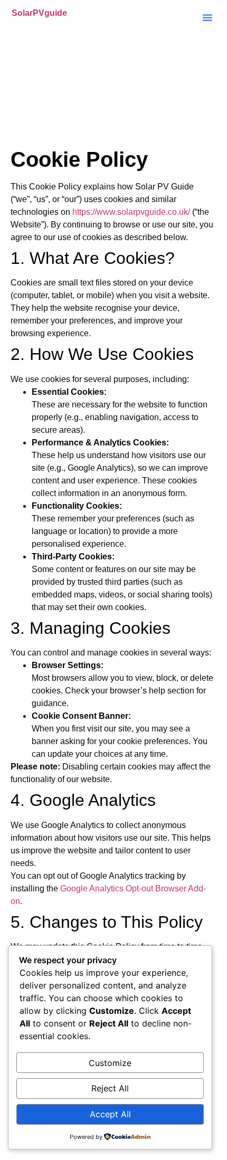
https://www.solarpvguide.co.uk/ (131, 211)
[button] (207, 17)
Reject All (110, 1088)
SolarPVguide (39, 12)
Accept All (110, 1114)
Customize (110, 1063)
